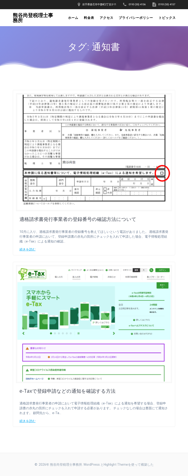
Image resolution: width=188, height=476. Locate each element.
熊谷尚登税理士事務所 (33, 18)
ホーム (73, 17)
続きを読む (27, 249)
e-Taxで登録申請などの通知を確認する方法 (67, 391)
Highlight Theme (116, 464)
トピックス (167, 17)
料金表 (89, 17)
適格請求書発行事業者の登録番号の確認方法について (77, 219)
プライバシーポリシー (136, 17)
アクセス (106, 17)
